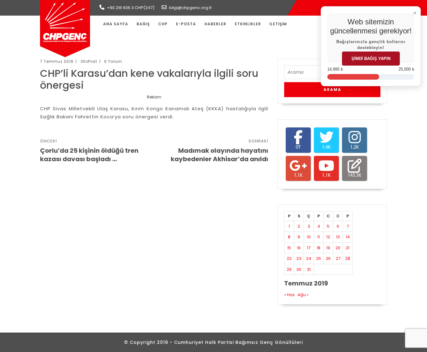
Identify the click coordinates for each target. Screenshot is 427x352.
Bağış (143, 24)
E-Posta (186, 24)
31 (309, 269)
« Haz (289, 295)
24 (308, 258)
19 (328, 248)
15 (289, 248)
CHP (163, 24)
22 (289, 258)
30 (298, 269)
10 (309, 237)
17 (308, 248)
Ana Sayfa (115, 24)
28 (347, 258)
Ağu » (303, 295)
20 (337, 248)
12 (328, 237)
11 (318, 237)
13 (338, 237)
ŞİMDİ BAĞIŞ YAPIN (370, 58)
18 (318, 248)
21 (347, 248)
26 (328, 258)
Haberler (215, 24)
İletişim (278, 24)
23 (298, 258)
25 (318, 258)
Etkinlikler (248, 24)
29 (289, 269)
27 (338, 258)
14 (348, 237)
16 (299, 248)
